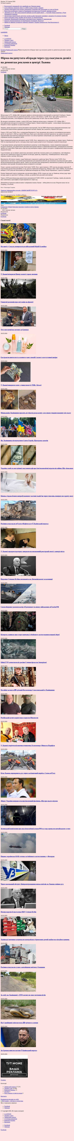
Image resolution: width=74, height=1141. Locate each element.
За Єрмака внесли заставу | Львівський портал (19, 1050)
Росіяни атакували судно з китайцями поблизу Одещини (23, 967)
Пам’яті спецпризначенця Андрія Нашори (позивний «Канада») (24, 20)
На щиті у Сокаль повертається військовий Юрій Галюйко (23, 246)
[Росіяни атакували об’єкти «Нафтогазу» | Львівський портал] (18, 520)
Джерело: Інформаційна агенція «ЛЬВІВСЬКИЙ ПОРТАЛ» (19, 190)
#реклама (15, 207)
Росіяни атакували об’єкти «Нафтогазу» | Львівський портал (24, 523)
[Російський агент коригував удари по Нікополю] (18, 714)
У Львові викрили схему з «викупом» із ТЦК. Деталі (21, 385)
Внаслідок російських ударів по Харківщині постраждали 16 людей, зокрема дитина (30, 11)
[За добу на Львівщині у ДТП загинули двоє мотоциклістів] (18, 991)
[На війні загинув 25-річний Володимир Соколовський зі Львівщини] (18, 686)
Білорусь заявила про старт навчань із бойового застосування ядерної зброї (30, 634)
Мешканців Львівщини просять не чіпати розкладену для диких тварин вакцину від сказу (36, 413)
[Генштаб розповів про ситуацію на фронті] (18, 298)
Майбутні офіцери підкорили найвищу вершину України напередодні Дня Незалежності (31, 22)
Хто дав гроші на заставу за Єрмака (15, 329)
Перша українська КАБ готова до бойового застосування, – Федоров (27, 856)
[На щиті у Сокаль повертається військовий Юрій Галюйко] (18, 242)
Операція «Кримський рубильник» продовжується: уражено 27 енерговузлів (28, 19)
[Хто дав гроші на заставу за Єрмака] (18, 326)
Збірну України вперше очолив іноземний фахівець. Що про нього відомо (29, 801)
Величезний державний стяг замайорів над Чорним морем (22, 6)
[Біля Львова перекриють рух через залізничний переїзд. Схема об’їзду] (18, 769)
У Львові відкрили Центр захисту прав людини (19, 274)
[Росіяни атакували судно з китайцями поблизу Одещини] (18, 963)
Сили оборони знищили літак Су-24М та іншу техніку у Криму (23, 8)
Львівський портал (10, 42)
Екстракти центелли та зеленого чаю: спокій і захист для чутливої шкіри (29, 357)
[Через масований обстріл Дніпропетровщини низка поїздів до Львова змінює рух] (18, 880)
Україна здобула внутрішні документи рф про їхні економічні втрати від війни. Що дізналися (37, 468)
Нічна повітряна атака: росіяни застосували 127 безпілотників (23, 17)
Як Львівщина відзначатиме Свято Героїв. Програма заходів (24, 440)
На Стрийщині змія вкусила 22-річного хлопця (19, 1022)
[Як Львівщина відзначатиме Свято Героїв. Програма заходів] (18, 436)
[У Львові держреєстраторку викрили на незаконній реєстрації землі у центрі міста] (18, 547)
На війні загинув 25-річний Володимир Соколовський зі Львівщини (28, 690)
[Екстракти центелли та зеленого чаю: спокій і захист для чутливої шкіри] (18, 353)
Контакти (7, 47)
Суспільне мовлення (10, 43)
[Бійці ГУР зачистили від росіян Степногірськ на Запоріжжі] (18, 658)
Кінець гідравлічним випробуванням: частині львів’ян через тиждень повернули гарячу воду (37, 496)
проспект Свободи (24, 207)
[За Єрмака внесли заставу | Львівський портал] (18, 1046)
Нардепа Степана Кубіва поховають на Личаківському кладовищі (27, 579)
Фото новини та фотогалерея (13, 1093)
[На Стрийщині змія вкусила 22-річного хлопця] (18, 1019)
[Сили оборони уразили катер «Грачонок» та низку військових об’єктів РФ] (18, 603)
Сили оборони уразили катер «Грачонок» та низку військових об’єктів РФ (30, 607)
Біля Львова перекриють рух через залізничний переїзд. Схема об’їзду (28, 773)
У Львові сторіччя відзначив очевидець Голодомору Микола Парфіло (28, 745)
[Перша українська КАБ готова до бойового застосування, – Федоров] (18, 852)
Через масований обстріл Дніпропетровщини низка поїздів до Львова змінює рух (32, 884)
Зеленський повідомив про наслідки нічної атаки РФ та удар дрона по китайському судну (35, 828)
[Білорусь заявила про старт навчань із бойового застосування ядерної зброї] (18, 630)
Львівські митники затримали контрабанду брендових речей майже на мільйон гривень (35, 939)
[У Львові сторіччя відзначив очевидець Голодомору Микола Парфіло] (18, 741)
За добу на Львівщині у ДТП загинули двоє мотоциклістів (23, 995)
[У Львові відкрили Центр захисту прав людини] (18, 270)
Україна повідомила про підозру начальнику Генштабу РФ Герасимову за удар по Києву (31, 9)
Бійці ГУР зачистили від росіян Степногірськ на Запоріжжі (24, 662)
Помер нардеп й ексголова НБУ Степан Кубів (18, 912)
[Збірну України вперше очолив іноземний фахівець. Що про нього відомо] (18, 797)
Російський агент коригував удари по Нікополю (19, 718)
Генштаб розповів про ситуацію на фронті (17, 302)
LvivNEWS (7, 38)
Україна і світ (8, 1088)
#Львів (10, 207)
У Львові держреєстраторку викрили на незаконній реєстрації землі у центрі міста (32, 551)
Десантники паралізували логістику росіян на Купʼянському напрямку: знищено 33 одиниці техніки (35, 16)
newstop (6, 1091)
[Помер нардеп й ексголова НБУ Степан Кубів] (18, 908)
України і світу (8, 40)
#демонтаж (4, 207)
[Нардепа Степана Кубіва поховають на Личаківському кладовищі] (18, 575)
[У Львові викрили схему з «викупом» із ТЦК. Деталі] (16, 381)
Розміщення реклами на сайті (10, 1099)
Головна (3, 50)
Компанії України (9, 45)
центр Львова (34, 207)
